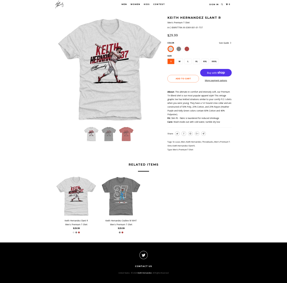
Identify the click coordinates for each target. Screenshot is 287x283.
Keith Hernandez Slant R (183, 145)
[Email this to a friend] (203, 133)
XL (196, 61)
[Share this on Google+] (196, 133)
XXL (205, 61)
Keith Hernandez (193, 141)
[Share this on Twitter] (177, 133)
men (183, 141)
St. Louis (176, 141)
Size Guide (224, 42)
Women (135, 4)
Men (124, 4)
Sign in (214, 4)
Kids (147, 4)
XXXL (214, 61)
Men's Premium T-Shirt (183, 149)
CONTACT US (143, 266)
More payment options (216, 80)
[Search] (222, 4)
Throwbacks (207, 141)
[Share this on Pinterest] (190, 133)
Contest (159, 4)
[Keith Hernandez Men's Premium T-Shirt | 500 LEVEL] (109, 69)
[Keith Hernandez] (70, 4)
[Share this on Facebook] (183, 133)
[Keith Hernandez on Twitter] (143, 255)
